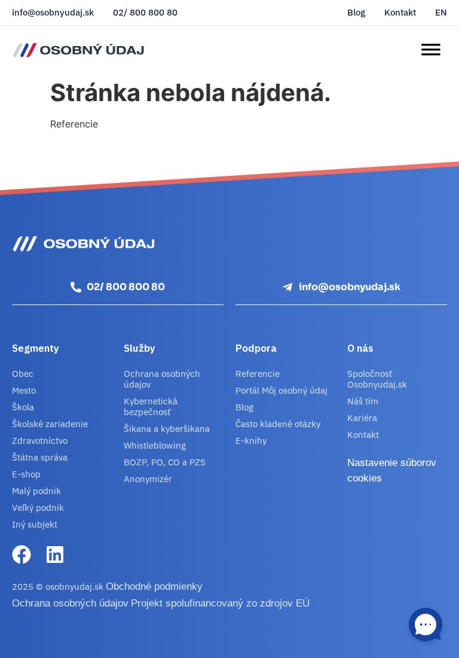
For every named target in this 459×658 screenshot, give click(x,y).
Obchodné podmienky (154, 586)
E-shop (26, 474)
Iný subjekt (34, 524)
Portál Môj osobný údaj (281, 390)
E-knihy (251, 440)
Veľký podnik (38, 507)
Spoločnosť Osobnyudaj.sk (377, 379)
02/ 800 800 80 (145, 12)
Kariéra (362, 418)
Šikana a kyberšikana (167, 428)
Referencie (257, 373)
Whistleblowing (155, 445)
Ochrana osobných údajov (162, 379)
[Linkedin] (55, 554)
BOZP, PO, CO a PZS (165, 462)
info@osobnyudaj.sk (53, 12)
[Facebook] (21, 554)
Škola (23, 407)
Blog (356, 12)
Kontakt (400, 12)
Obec (22, 373)
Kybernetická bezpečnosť (151, 406)
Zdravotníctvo (40, 440)
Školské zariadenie (50, 423)
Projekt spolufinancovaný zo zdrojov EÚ (220, 603)
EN (441, 12)
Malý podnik (36, 490)
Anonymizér (148, 479)
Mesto (24, 390)
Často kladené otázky (277, 423)
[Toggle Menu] (430, 49)
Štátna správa (40, 457)
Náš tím (362, 401)
